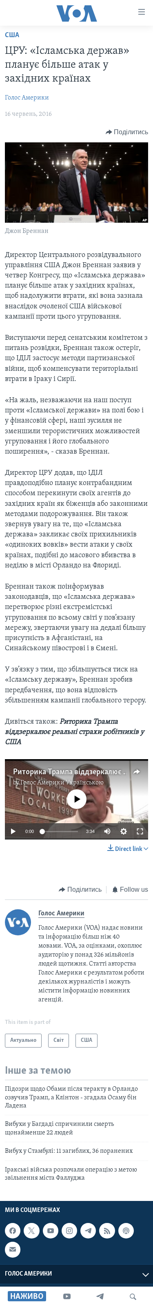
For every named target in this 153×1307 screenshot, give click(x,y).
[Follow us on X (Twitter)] (31, 1230)
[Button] (127, 132)
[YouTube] (67, 1297)
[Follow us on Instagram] (69, 1230)
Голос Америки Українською (62, 783)
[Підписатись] (12, 1250)
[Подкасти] (126, 1230)
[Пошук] (133, 1297)
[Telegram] (100, 1297)
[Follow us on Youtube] (50, 1230)
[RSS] (107, 1230)
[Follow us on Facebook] (12, 1230)
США (12, 35)
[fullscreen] (140, 831)
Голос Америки (27, 98)
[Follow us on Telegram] (88, 1230)
